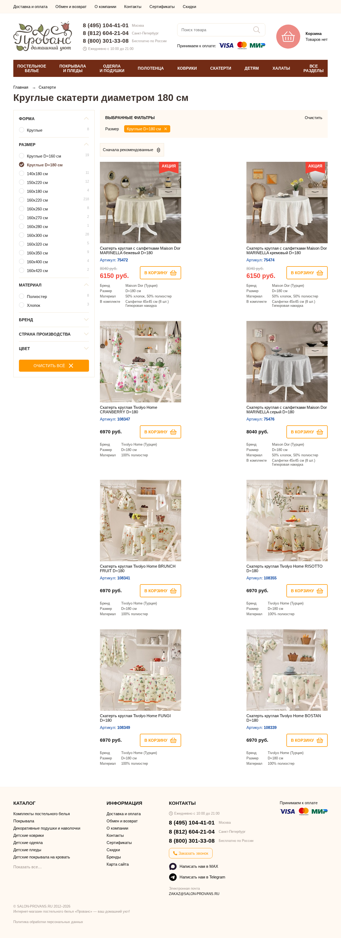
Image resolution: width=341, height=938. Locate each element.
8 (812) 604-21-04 (106, 33)
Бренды (114, 857)
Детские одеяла (28, 842)
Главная (21, 87)
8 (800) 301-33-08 (106, 41)
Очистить (313, 117)
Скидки (189, 6)
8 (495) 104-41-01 (106, 25)
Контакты (132, 6)
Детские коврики (28, 835)
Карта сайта (118, 864)
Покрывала (23, 821)
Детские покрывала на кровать (41, 857)
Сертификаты (162, 6)
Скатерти (47, 87)
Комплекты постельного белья (41, 813)
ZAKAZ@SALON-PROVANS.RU (194, 894)
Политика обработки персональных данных (48, 922)
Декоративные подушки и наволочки (46, 828)
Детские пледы (27, 849)
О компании (105, 6)
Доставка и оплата (30, 6)
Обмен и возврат (71, 6)
